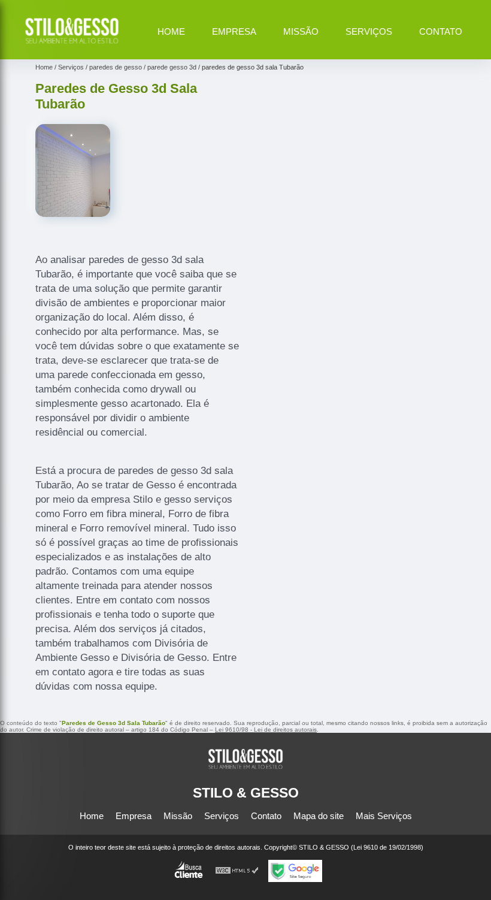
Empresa (234, 31)
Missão (301, 31)
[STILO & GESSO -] (72, 45)
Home (171, 31)
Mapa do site (318, 816)
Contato (440, 31)
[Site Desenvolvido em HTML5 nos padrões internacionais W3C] (237, 870)
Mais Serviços (384, 816)
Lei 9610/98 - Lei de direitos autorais (266, 729)
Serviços (368, 31)
